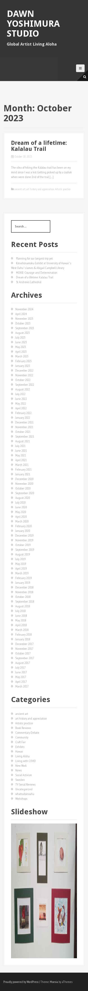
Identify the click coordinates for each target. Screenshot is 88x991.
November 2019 (24, 540)
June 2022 (21, 399)
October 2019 (22, 545)
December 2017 (24, 644)
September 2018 (24, 601)
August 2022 (22, 389)
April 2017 (21, 682)
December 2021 (24, 422)
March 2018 (21, 630)
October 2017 (22, 653)
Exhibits (19, 747)
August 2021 (22, 441)
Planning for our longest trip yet (34, 258)
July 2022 (20, 394)
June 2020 (21, 507)
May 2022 (20, 403)
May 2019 (20, 564)
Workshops (21, 799)
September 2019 (24, 550)
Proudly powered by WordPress (20, 982)
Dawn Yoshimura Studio (33, 24)
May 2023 (20, 347)
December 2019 (24, 535)
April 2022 (21, 408)
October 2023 (22, 323)
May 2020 (20, 512)
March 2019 (21, 573)
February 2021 (23, 469)
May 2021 (20, 455)
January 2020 (22, 531)
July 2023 (20, 337)
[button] (14, 890)
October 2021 (22, 432)
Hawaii (19, 751)
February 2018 (23, 634)
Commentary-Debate (27, 733)
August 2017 (22, 663)
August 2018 (22, 606)
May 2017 (20, 677)
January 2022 (22, 418)
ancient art (19, 189)
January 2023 (22, 366)
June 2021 (21, 451)
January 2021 (22, 474)
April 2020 (21, 517)
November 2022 (24, 375)
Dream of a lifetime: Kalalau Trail (39, 146)
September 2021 (24, 436)
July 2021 (20, 446)
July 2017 (20, 667)
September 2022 (24, 385)
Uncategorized (23, 789)
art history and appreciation (40, 189)
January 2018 (22, 639)
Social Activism (23, 775)
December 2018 (24, 587)
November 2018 (24, 592)
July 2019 (20, 559)
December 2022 (24, 370)
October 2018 (22, 597)
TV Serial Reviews (25, 784)
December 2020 (24, 479)
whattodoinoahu (24, 794)
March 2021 (21, 465)
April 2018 (21, 625)
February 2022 (23, 413)
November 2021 (24, 427)
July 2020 (20, 502)
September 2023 (24, 328)
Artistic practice (63, 189)
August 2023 (22, 333)
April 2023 (21, 352)
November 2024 (24, 309)
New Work (21, 766)
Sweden (20, 780)
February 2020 (23, 526)
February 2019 (23, 578)
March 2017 (21, 686)
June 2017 (21, 672)
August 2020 (22, 498)
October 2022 (22, 380)
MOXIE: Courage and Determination (36, 273)
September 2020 (24, 493)
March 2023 (21, 356)
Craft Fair (20, 742)
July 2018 (20, 611)
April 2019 (21, 568)
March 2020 (21, 521)
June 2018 (21, 616)
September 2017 (24, 658)
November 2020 (24, 484)
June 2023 (21, 342)
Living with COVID (25, 761)
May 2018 (20, 620)
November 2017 (24, 649)
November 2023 (24, 319)
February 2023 (23, 361)
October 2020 (22, 488)
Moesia (54, 982)
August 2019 (22, 554)
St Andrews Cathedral (28, 282)
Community (21, 737)
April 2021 (21, 460)
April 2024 (21, 314)
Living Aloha (22, 756)
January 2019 (22, 583)
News (18, 770)
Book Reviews (23, 728)
